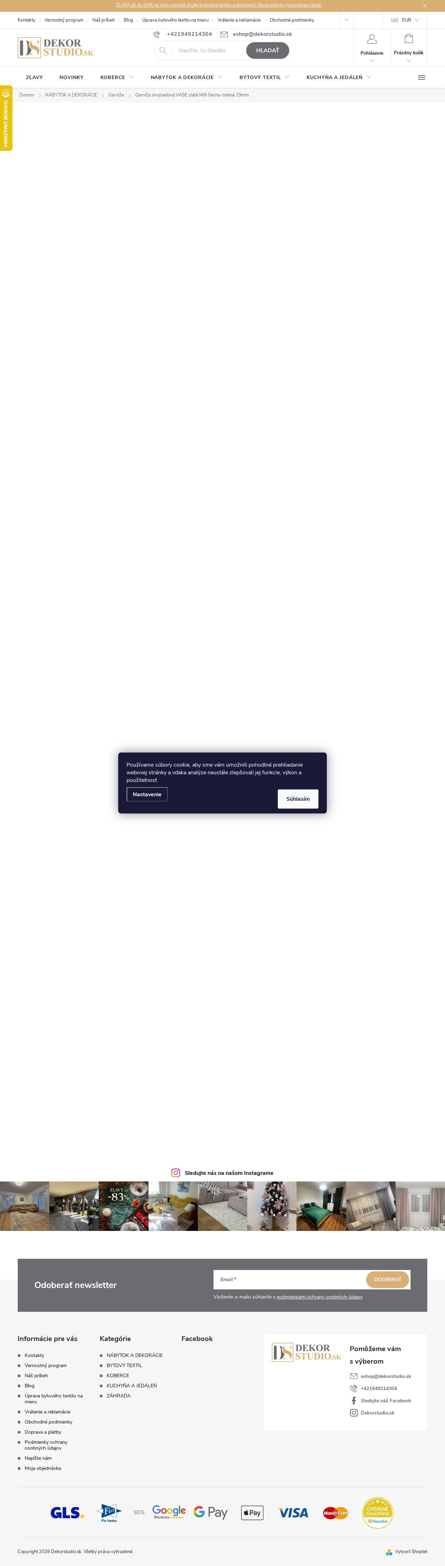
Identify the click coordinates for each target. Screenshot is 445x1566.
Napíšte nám (38, 1458)
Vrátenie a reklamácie (239, 20)
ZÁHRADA (119, 1396)
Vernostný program (63, 20)
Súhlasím (298, 799)
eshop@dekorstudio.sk (386, 1376)
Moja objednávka (43, 1468)
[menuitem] (34, 77)
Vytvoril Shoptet (411, 1552)
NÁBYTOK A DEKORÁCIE (135, 1355)
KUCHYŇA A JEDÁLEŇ (132, 1386)
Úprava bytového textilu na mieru (175, 20)
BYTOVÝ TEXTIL (124, 1366)
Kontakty (26, 20)
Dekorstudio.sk (378, 1413)
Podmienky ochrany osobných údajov (46, 1445)
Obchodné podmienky (292, 20)
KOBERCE (118, 1376)
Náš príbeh (103, 20)
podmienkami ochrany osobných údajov (320, 1297)
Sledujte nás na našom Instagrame (229, 1173)
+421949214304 (379, 1388)
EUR (406, 20)
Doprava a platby (43, 1432)
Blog (128, 20)
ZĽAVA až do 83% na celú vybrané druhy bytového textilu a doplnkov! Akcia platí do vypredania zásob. (219, 5)
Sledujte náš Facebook (386, 1400)
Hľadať (267, 50)
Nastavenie (147, 794)
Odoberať (388, 1279)
